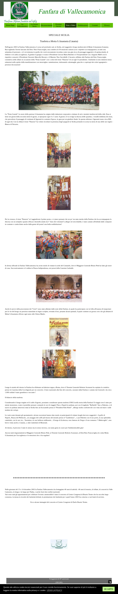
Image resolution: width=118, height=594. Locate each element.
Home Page (10, 25)
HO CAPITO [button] (108, 589)
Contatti (95, 25)
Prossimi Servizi (59, 25)
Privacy (107, 25)
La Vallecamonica (22, 25)
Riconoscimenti (46, 25)
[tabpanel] (71, 12)
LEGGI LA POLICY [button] (54, 590)
